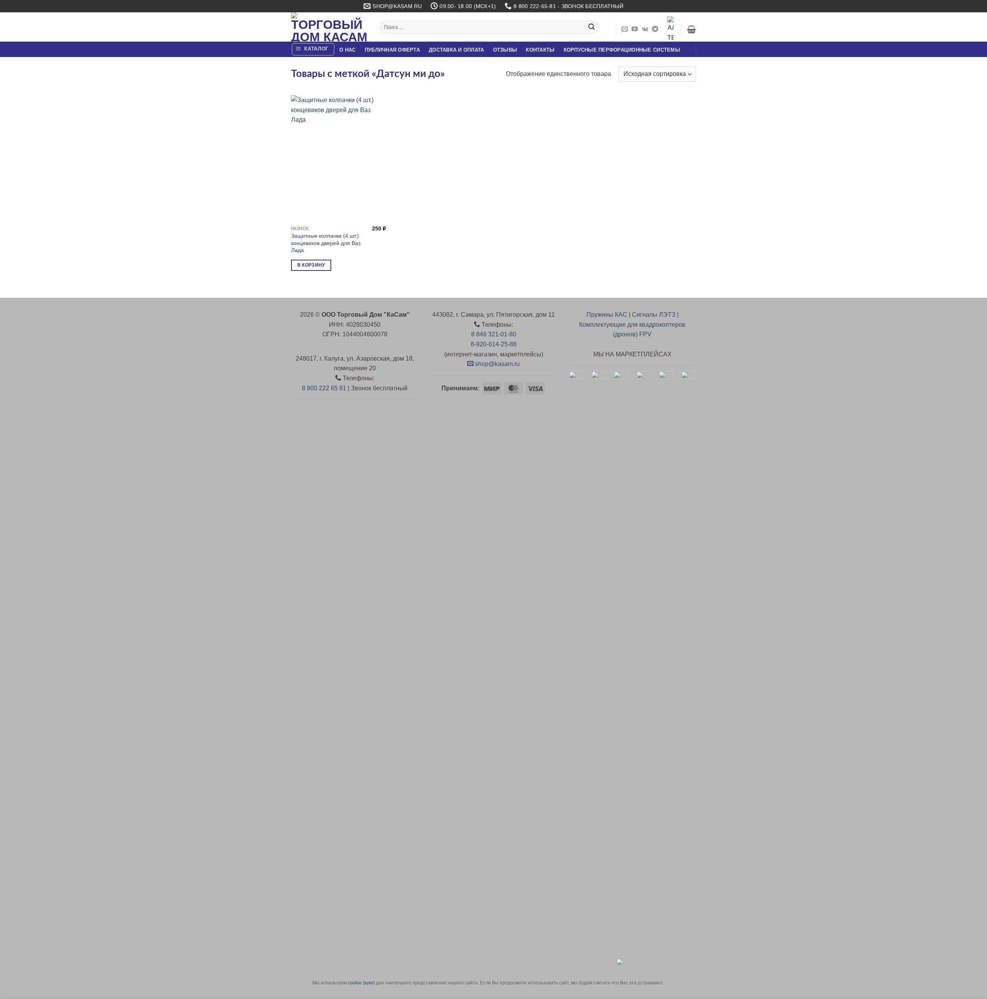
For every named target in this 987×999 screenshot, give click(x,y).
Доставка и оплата (456, 50)
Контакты (540, 50)
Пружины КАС (606, 314)
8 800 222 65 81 (324, 388)
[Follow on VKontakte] (645, 29)
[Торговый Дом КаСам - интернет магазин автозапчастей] (329, 27)
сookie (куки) (361, 983)
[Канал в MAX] (670, 29)
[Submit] (591, 27)
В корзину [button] (311, 265)
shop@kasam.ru (496, 364)
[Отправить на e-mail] (625, 29)
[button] (691, 29)
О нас (347, 50)
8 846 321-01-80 (493, 334)
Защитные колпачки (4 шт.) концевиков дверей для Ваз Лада (325, 243)
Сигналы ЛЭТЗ (653, 314)
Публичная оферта (392, 50)
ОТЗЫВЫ (505, 50)
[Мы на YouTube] (635, 29)
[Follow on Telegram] (655, 29)
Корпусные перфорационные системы (622, 50)
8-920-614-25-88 (494, 344)
